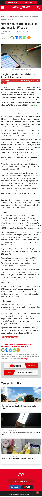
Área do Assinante (29, 2)
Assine (21, 372)
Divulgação (7, 31)
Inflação (28, 344)
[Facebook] (16, 37)
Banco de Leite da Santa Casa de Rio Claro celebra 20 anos (19, 458)
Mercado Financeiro (9, 346)
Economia (21, 344)
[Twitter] (21, 37)
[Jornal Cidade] (21, 8)
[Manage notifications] (37, 492)
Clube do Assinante (13, 2)
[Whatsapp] (25, 37)
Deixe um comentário (10, 34)
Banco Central (10, 344)
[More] (29, 37)
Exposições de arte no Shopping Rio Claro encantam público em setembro (20, 407)
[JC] (21, 474)
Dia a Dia (9, 17)
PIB (18, 346)
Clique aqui (24, 359)
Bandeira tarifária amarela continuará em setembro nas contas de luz (21, 433)
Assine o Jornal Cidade (21, 481)
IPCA (33, 272)
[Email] (12, 37)
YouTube (21, 365)
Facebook (15, 487)
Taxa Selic (24, 346)
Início (2, 17)
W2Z (33, 494)
